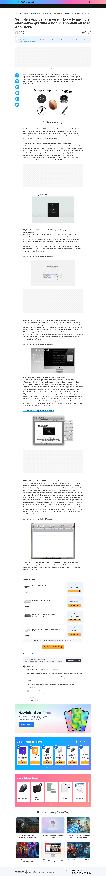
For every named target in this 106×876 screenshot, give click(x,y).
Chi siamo (68, 870)
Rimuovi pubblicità (53, 68)
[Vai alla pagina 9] (58, 767)
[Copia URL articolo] (17, 105)
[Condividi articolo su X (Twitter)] (17, 81)
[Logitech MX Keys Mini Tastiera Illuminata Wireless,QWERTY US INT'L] (27, 616)
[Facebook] (72, 873)
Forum (61, 6)
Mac (29, 6)
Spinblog (36, 871)
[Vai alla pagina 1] (47, 767)
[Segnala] (34, 687)
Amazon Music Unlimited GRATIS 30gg (22, 757)
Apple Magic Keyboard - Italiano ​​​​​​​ (41, 600)
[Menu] (16, 2)
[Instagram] (80, 873)
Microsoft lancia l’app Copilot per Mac (53, 836)
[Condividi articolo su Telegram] (17, 93)
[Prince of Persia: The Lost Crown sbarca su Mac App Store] (78, 825)
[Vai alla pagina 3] (50, 767)
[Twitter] (75, 873)
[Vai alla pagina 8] (57, 767)
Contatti (73, 870)
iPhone (17, 6)
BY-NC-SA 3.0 (40, 872)
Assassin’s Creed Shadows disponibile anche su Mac (27, 836)
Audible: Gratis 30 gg (35, 756)
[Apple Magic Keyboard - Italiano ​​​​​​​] (27, 601)
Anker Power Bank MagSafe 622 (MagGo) (47, 757)
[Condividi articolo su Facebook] (17, 75)
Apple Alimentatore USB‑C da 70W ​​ (85, 757)
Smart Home (52, 6)
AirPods (36, 6)
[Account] (89, 2)
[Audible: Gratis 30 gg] (35, 750)
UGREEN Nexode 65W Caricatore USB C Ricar (72, 757)
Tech (66, 6)
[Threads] (82, 873)
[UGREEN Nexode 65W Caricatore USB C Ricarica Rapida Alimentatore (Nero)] (72, 750)
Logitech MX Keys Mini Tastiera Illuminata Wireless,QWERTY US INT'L (44, 615)
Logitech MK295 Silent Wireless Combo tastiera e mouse (48, 586)
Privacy (83, 870)
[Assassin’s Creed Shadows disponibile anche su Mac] (27, 825)
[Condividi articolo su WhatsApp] (17, 99)
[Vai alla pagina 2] (48, 767)
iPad (23, 6)
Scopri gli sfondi (25, 724)
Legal (78, 870)
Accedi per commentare (73, 660)
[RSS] (90, 873)
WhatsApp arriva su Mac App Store (53, 861)
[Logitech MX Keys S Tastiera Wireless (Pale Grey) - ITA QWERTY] (27, 630)
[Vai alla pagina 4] (51, 767)
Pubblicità (88, 870)
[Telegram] (85, 873)
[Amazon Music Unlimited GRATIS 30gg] (22, 750)
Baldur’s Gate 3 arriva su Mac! (78, 860)
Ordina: (72, 654)
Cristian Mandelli (23, 32)
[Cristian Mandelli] (16, 32)
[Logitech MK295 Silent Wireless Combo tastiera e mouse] (27, 587)
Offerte (72, 6)
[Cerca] (19, 2)
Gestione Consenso (49, 872)
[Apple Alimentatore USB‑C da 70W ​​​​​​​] (85, 750)
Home (16, 13)
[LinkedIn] (87, 873)
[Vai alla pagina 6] (54, 767)
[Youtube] (77, 873)
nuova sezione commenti (30, 41)
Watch (43, 6)
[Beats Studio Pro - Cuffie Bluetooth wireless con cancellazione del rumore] (60, 750)
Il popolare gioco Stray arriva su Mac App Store (28, 861)
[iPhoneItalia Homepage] (28, 2)
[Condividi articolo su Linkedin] (17, 87)
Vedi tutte (83, 742)
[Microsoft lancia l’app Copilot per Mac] (53, 825)
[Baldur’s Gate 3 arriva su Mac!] (78, 850)
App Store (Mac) (28, 13)
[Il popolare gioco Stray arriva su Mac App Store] (27, 850)
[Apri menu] (36, 2)
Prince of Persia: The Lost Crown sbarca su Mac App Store (78, 836)
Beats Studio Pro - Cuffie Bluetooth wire (60, 757)
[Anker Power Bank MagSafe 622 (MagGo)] (47, 750)
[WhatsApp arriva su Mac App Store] (53, 850)
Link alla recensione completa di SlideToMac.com (38, 195)
